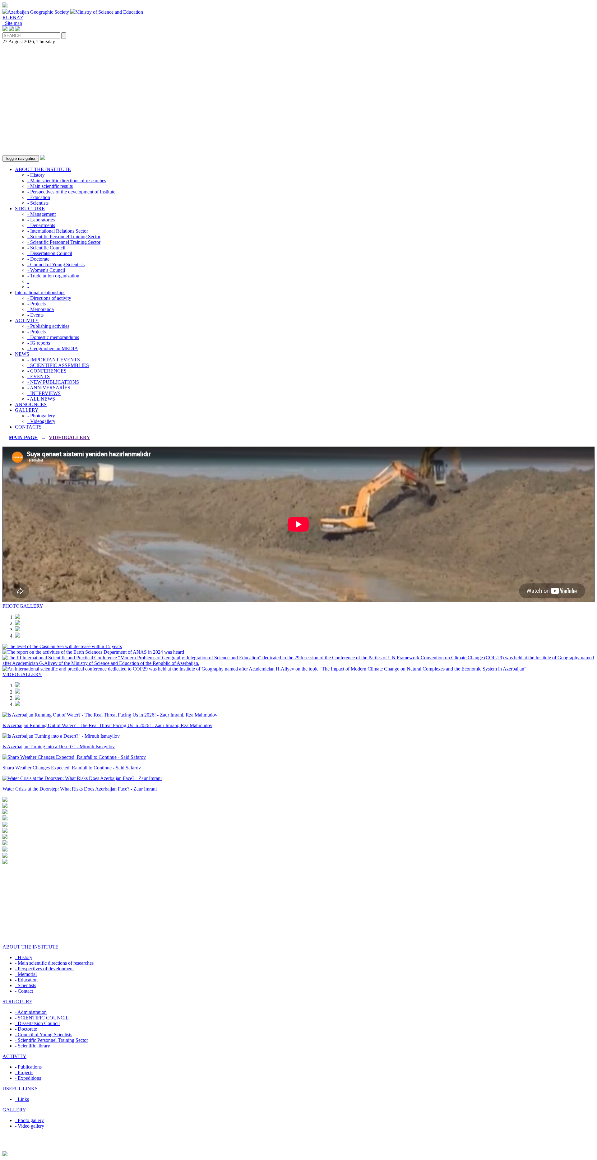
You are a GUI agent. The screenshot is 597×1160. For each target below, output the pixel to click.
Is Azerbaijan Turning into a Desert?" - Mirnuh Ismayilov (58, 746)
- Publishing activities (48, 326)
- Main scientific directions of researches (66, 180)
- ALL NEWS (41, 398)
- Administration (31, 1012)
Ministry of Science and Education (109, 12)
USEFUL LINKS (20, 1088)
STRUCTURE (30, 208)
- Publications (28, 1067)
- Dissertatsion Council (49, 253)
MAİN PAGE (23, 437)
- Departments (41, 225)
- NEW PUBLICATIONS (53, 382)
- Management (41, 214)
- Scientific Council (46, 247)
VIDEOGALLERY (69, 437)
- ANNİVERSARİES (48, 387)
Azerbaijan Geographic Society (38, 12)
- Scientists (38, 203)
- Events (35, 315)
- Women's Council (46, 270)
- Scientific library (32, 1045)
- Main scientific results (50, 186)
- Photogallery (41, 415)
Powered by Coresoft (298, 1148)
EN (13, 17)
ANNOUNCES (31, 404)
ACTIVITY (27, 320)
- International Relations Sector (57, 231)
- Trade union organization (53, 275)
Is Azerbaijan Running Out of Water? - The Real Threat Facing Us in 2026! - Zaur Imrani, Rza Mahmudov (107, 725)
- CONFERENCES (47, 371)
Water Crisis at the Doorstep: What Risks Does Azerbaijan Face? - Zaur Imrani (79, 788)
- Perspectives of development (44, 968)
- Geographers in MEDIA (52, 348)
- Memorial (26, 974)
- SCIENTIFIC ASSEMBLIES (58, 365)
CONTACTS (28, 426)
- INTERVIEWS (44, 393)
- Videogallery (41, 421)
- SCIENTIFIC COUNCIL (42, 1017)
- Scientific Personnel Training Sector (63, 236)
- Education (38, 197)
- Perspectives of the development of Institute (71, 191)
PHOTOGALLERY (22, 606)
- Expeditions (28, 1078)
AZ (19, 17)
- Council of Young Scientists (56, 264)
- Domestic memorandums (53, 337)
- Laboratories (41, 219)
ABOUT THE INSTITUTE (43, 169)
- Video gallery (29, 1126)
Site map (12, 23)
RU (6, 17)
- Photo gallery (29, 1120)
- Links (22, 1099)
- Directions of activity (49, 298)
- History (36, 175)
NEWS (22, 354)
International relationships (40, 292)
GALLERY (27, 410)
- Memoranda (40, 309)
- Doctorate (38, 259)
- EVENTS (38, 376)
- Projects (36, 303)
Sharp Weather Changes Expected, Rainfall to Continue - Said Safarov (71, 767)
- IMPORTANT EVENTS (53, 359)
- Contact (24, 991)
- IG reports (38, 343)
